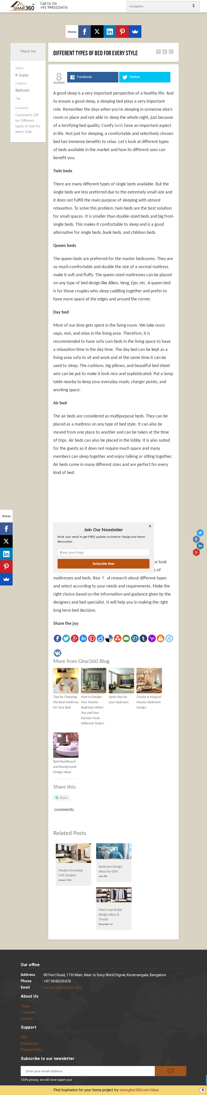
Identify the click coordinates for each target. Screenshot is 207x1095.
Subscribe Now (103, 563)
